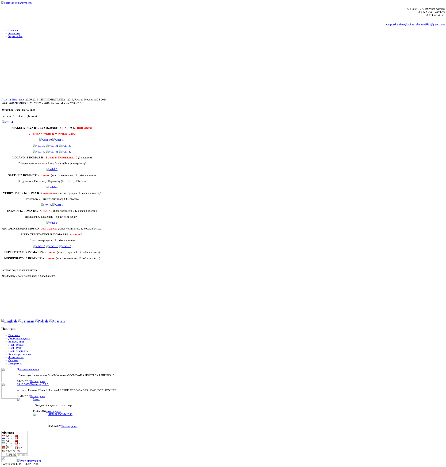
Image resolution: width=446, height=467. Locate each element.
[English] (9, 321)
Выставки (18, 99)
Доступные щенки (28, 369)
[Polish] (41, 321)
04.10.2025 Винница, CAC (33, 384)
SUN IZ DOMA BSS (60, 414)
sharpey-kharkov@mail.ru (400, 24)
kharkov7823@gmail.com (430, 24)
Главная (6, 99)
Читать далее (37, 381)
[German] (26, 321)
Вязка (36, 399)
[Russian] (57, 321)
